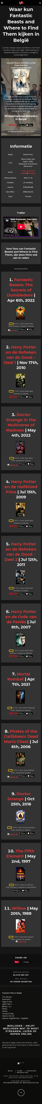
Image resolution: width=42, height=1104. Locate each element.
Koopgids (31, 1071)
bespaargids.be (31, 1083)
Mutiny (4, 1009)
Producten (22, 1072)
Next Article (21, 979)
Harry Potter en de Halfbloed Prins (21, 486)
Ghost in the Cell (8, 1016)
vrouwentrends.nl (12, 1083)
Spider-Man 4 (7, 1004)
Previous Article (21, 972)
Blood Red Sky (21, 975)
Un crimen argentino (21, 982)
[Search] (40, 3)
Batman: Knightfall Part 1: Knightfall (15, 1018)
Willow (19, 908)
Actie (24, 171)
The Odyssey (7, 997)
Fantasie (31, 173)
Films (20, 1071)
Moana (4, 1011)
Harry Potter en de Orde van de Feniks (21, 616)
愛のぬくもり (7, 1006)
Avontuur (30, 171)
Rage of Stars (7, 1002)
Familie (23, 173)
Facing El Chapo (8, 1013)
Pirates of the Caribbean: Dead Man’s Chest (21, 736)
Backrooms (6, 999)
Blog (10, 1071)
